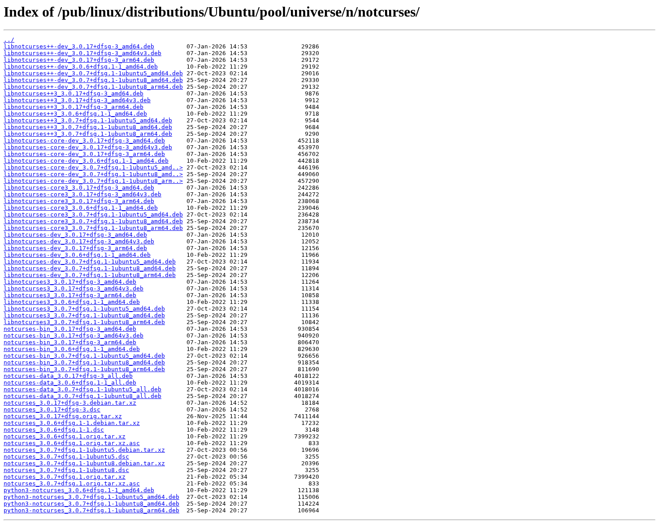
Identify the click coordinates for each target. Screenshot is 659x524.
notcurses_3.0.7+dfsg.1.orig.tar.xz (65, 476)
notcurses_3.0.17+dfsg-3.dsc (52, 409)
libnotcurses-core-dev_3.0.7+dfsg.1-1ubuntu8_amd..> (93, 174)
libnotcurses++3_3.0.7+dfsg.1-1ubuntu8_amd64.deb (88, 127)
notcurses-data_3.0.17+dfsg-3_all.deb (68, 375)
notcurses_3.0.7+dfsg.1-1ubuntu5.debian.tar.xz (84, 449)
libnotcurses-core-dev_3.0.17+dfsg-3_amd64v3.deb (88, 147)
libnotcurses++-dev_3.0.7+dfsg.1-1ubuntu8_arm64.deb (93, 86)
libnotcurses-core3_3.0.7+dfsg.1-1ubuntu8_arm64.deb (93, 228)
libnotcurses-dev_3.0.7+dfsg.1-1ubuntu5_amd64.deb (90, 261)
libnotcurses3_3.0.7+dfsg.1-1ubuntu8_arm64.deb (84, 322)
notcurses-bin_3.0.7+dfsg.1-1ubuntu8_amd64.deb (84, 362)
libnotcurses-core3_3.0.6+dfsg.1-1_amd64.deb (81, 207)
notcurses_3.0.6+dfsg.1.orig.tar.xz (65, 436)
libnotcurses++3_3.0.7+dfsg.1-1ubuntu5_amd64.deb (88, 120)
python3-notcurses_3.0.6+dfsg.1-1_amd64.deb (79, 490)
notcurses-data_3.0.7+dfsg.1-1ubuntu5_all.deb (82, 389)
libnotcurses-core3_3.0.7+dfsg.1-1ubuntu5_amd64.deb (93, 214)
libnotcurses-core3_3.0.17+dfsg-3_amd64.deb (79, 187)
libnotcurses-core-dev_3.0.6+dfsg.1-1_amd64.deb (86, 160)
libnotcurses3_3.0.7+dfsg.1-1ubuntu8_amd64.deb (84, 315)
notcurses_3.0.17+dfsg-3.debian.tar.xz (70, 402)
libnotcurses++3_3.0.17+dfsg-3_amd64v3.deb (77, 100)
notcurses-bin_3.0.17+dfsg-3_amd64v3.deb (73, 335)
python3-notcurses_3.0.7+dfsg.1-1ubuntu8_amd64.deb (91, 503)
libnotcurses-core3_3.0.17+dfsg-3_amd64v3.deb (82, 194)
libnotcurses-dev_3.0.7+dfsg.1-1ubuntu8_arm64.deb (90, 275)
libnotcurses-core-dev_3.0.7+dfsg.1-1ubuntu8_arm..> (93, 181)
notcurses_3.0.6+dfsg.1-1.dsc (54, 429)
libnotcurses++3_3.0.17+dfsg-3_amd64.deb (73, 93)
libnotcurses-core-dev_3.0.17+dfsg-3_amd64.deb (84, 140)
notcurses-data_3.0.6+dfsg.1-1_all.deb (70, 382)
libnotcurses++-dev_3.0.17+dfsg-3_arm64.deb (79, 59)
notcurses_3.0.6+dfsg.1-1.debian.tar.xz (72, 423)
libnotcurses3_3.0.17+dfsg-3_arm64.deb (70, 295)
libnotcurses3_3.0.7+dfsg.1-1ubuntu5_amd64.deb (84, 308)
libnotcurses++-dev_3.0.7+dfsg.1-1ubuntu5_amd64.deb (93, 73)
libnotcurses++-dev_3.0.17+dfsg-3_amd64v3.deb (82, 53)
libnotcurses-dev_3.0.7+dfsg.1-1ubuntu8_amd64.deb (90, 268)
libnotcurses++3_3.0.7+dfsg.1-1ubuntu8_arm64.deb (88, 133)
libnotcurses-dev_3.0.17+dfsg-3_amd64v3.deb (79, 241)
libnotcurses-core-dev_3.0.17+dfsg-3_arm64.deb (84, 154)
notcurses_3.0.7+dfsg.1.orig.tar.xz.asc (72, 483)
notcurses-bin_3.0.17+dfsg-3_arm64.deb (70, 342)
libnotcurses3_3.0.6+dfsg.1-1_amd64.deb (72, 302)
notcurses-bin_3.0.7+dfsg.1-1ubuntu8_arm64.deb (84, 369)
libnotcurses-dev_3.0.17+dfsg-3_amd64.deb (75, 234)
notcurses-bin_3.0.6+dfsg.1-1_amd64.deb (72, 349)
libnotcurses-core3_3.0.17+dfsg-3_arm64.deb (79, 201)
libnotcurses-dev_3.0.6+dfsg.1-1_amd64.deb (77, 254)
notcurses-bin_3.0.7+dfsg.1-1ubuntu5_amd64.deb (84, 355)
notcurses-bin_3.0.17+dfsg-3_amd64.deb (70, 328)
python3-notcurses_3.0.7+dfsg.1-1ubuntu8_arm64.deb (91, 510)
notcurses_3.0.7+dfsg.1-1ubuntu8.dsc (66, 470)
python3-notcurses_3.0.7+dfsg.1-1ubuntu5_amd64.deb (91, 497)
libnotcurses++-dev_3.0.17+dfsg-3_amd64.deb (79, 46)
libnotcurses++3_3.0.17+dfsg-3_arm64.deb (73, 107)
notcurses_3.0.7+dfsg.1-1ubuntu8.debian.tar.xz (84, 463)
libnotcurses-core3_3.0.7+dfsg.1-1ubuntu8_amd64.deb (93, 221)
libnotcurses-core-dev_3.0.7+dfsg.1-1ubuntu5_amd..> (93, 167)
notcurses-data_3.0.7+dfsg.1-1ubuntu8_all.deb (82, 396)
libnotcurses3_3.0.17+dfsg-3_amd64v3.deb (73, 288)
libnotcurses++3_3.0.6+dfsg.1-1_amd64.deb (75, 113)
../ (9, 39)
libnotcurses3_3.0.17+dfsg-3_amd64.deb (70, 281)
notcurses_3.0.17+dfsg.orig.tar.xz (63, 416)
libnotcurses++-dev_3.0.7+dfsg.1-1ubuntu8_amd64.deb (93, 80)
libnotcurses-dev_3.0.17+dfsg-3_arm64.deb (75, 248)
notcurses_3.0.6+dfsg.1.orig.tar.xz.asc (72, 443)
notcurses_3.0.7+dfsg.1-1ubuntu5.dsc (66, 456)
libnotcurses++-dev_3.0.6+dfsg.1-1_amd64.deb (81, 66)
